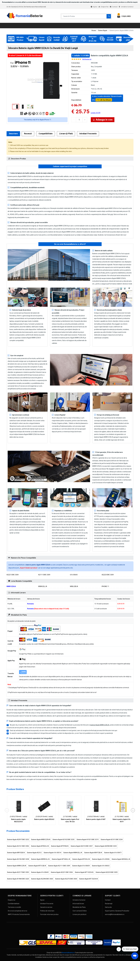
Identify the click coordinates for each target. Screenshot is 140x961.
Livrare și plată (66, 134)
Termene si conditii (14, 907)
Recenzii (28, 134)
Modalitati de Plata (79, 907)
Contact (115, 7)
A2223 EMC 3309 (108, 575)
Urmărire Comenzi (127, 7)
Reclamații (108, 903)
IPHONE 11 (105, 586)
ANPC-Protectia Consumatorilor (19, 914)
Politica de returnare (47, 911)
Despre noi (105, 7)
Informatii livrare (78, 903)
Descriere (13, 134)
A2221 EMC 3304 (12, 575)
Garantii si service (46, 907)
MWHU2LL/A (42, 586)
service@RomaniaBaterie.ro (114, 914)
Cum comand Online (80, 911)
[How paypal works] (112, 942)
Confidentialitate (13, 903)
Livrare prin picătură (79, 914)
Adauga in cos (104, 119)
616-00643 (74, 575)
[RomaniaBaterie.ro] (25, 18)
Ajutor (95, 7)
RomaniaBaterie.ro (67, 952)
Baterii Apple (102, 30)
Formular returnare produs (49, 914)
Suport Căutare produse (28, 568)
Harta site (108, 907)
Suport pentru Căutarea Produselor (117, 911)
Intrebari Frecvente (88, 134)
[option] (37, 80)
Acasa (94, 30)
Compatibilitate (45, 134)
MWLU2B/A (74, 586)
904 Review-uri (86, 59)
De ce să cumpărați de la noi (17, 911)
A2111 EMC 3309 (44, 575)
